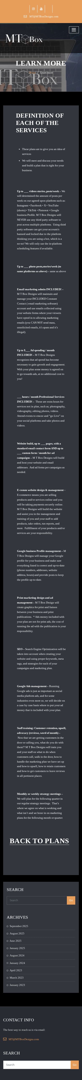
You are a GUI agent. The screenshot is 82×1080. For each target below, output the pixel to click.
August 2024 (17, 955)
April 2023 (16, 970)
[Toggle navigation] (74, 29)
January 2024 (17, 963)
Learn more (46, 72)
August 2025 (17, 933)
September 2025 (19, 926)
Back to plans (39, 841)
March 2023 (17, 977)
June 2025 (15, 940)
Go (71, 900)
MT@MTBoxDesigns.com (43, 16)
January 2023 (17, 985)
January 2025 (17, 948)
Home (32, 72)
